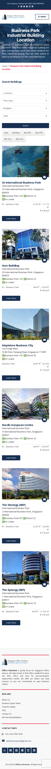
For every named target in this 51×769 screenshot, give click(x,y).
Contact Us (6, 714)
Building (16, 133)
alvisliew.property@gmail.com (18, 741)
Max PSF (39, 133)
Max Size (19, 139)
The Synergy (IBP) (13, 589)
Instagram (27, 6)
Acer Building (10, 265)
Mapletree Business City (17, 345)
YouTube (29, 6)
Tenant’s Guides (8, 707)
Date (6, 133)
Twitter (24, 6)
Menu (43, 17)
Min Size (8, 139)
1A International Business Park (21, 182)
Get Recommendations (12, 717)
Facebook (21, 6)
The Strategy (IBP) (14, 504)
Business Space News (11, 703)
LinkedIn (32, 6)
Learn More (11, 218)
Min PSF (27, 133)
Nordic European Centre (17, 425)
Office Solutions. (22, 764)
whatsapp (18, 6)
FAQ (4, 710)
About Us (6, 699)
